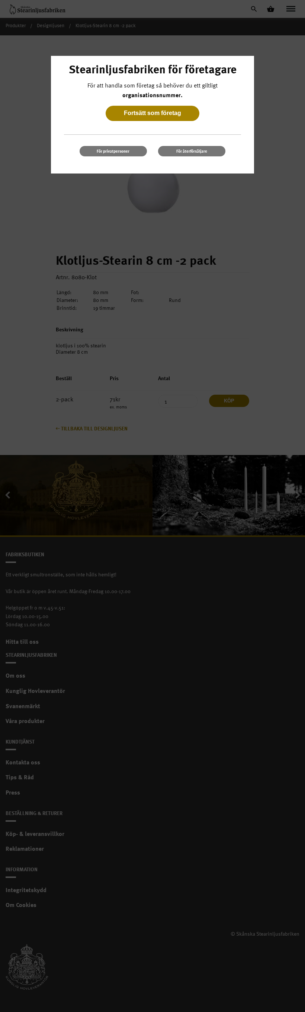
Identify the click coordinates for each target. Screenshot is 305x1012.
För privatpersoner (113, 151)
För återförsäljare (191, 151)
